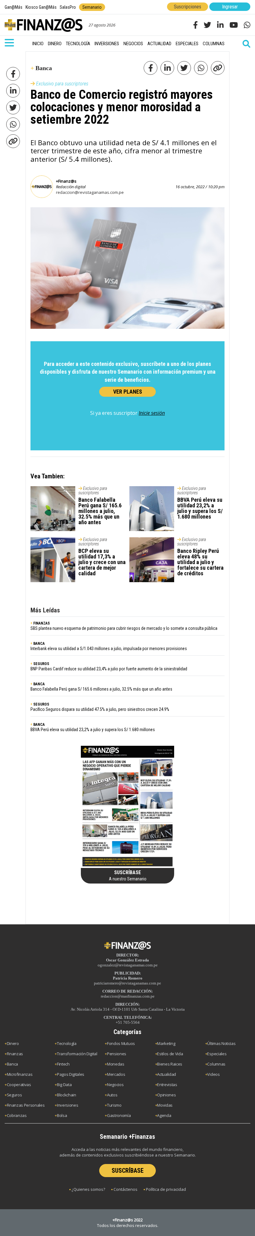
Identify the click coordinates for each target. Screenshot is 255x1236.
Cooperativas (19, 1084)
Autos (112, 1095)
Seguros (14, 1095)
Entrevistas (167, 1084)
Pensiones (116, 1053)
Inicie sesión (152, 413)
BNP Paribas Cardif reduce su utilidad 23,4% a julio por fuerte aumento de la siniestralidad (108, 668)
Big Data (64, 1084)
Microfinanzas (20, 1074)
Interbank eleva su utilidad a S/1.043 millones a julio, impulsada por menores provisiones (108, 648)
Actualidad (159, 43)
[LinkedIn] (13, 91)
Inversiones (107, 43)
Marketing (166, 1043)
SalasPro (68, 7)
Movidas (165, 1105)
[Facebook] (13, 74)
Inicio (38, 43)
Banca (12, 1064)
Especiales (187, 43)
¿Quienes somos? (88, 1189)
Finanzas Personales (26, 1105)
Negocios (133, 43)
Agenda (164, 1115)
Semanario (92, 7)
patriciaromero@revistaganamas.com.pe (127, 983)
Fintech (63, 1064)
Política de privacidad (166, 1189)
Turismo (114, 1105)
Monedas (115, 1064)
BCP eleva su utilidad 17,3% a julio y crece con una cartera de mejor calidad (102, 562)
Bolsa (62, 1115)
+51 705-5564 (128, 1022)
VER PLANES (127, 391)
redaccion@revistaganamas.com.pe (90, 192)
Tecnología (78, 43)
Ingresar (230, 7)
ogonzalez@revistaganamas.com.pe (128, 965)
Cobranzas (17, 1115)
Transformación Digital (77, 1053)
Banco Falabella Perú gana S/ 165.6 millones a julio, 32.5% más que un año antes (100, 510)
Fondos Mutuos (121, 1043)
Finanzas (15, 1053)
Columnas (214, 43)
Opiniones (166, 1095)
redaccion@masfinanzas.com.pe (128, 996)
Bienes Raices (169, 1064)
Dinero (55, 43)
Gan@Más (13, 7)
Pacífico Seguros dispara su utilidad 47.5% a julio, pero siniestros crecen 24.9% (99, 709)
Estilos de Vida (170, 1053)
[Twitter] (13, 107)
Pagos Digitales (70, 1074)
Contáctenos (125, 1189)
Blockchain (66, 1095)
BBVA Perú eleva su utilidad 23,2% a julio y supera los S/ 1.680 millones (200, 508)
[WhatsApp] (13, 124)
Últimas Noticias (221, 1043)
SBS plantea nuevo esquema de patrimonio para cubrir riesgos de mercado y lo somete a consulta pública (123, 628)
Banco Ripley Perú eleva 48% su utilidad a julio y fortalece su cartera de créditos (200, 562)
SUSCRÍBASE (128, 1170)
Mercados (116, 1074)
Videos (213, 1074)
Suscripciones (187, 7)
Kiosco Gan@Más (41, 7)
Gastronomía (119, 1115)
